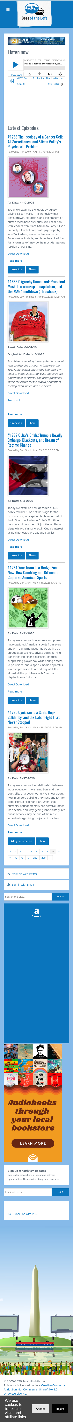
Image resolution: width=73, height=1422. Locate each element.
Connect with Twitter (24, 874)
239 (43, 857)
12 (16, 857)
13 (22, 857)
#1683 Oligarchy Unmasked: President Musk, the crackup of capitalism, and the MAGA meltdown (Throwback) (36, 287)
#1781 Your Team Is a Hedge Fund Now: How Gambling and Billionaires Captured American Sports (34, 573)
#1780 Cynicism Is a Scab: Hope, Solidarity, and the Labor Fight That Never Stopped (34, 717)
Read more (15, 260)
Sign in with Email (22, 884)
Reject (60, 1408)
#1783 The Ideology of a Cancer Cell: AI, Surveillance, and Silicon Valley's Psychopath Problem (35, 142)
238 (35, 857)
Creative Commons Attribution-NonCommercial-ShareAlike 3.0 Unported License (34, 1389)
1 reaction (16, 269)
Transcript (14, 400)
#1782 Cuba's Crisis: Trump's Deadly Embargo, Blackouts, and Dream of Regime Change (35, 440)
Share (32, 269)
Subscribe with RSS (25, 1214)
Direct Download (18, 253)
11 (10, 857)
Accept (40, 1408)
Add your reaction (21, 841)
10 (59, 851)
